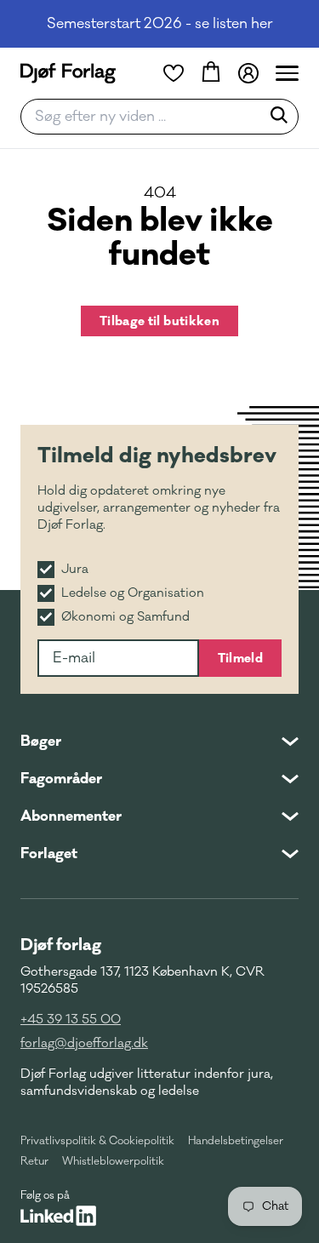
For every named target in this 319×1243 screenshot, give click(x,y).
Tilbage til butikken (159, 320)
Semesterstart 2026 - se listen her (160, 23)
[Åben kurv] (211, 73)
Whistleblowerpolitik (113, 1161)
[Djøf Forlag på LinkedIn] (58, 1216)
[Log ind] (248, 73)
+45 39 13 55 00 (70, 1019)
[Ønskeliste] (173, 73)
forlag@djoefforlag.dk (84, 1043)
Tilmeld (240, 658)
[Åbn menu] (287, 73)
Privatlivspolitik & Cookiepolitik (97, 1141)
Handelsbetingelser (235, 1141)
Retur (34, 1161)
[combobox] (146, 117)
